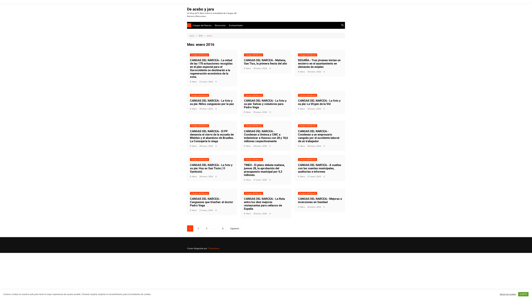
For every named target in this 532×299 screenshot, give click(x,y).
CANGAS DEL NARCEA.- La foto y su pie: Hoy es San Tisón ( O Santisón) (211, 168)
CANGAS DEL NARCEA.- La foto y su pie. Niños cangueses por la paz (212, 102)
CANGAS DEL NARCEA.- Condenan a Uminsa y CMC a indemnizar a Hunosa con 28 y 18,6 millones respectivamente (266, 136)
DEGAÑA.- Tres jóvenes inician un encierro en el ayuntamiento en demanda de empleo (319, 64)
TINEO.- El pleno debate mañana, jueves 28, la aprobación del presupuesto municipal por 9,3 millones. (264, 170)
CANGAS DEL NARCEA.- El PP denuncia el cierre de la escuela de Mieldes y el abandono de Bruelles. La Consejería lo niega (212, 136)
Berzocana (220, 25)
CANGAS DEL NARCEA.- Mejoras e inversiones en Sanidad (320, 200)
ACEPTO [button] (523, 294)
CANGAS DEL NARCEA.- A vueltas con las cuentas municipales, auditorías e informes (319, 168)
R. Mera (193, 81)
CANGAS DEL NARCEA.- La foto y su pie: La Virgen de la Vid (319, 102)
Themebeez (213, 248)
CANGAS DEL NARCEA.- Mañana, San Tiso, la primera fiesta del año (265, 62)
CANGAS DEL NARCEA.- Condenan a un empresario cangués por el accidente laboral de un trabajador (318, 136)
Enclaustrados (236, 25)
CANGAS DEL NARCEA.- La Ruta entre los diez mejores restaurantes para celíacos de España (264, 203)
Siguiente (234, 228)
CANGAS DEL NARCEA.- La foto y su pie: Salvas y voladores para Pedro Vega (265, 104)
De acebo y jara (200, 9)
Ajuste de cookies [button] (508, 294)
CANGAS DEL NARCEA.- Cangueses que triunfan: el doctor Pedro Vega (211, 202)
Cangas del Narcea (202, 25)
